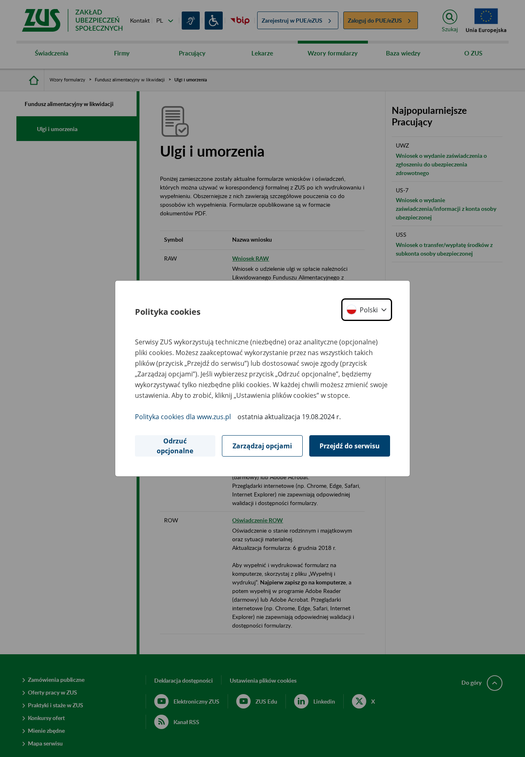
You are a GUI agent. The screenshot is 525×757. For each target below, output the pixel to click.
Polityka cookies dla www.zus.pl (183, 416)
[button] (366, 309)
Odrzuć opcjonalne (175, 445)
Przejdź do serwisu (350, 445)
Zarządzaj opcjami (262, 445)
